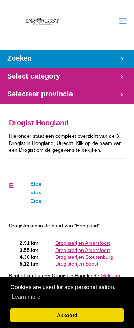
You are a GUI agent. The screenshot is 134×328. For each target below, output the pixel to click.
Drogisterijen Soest (76, 264)
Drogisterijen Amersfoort (82, 243)
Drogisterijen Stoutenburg (84, 257)
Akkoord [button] (67, 315)
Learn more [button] (25, 297)
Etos (35, 184)
